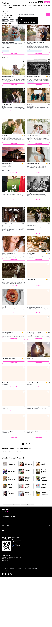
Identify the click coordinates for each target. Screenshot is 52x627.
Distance (12, 20)
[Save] (24, 27)
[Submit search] (48, 14)
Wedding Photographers (15, 504)
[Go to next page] (29, 444)
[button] (11, 23)
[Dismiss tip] (36, 18)
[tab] (12, 74)
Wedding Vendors (6, 504)
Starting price (5, 20)
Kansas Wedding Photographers (10, 9)
